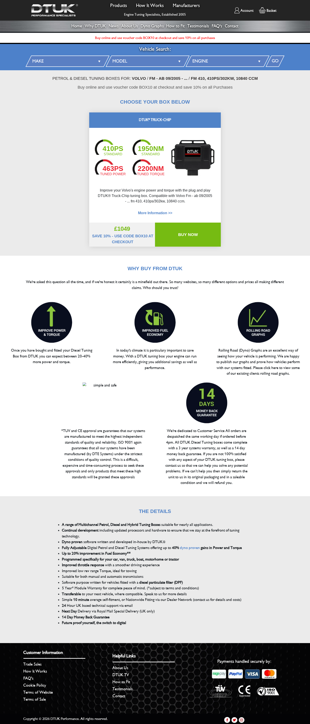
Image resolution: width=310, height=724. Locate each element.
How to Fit (175, 26)
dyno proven (190, 547)
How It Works (150, 5)
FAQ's (217, 26)
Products (118, 5)
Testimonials (198, 26)
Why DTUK (95, 26)
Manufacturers (186, 5)
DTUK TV (121, 674)
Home (76, 26)
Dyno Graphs (152, 26)
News (114, 26)
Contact (232, 26)
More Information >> (155, 213)
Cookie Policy (34, 685)
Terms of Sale (34, 699)
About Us (129, 26)
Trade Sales (32, 664)
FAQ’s (28, 678)
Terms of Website (38, 692)
